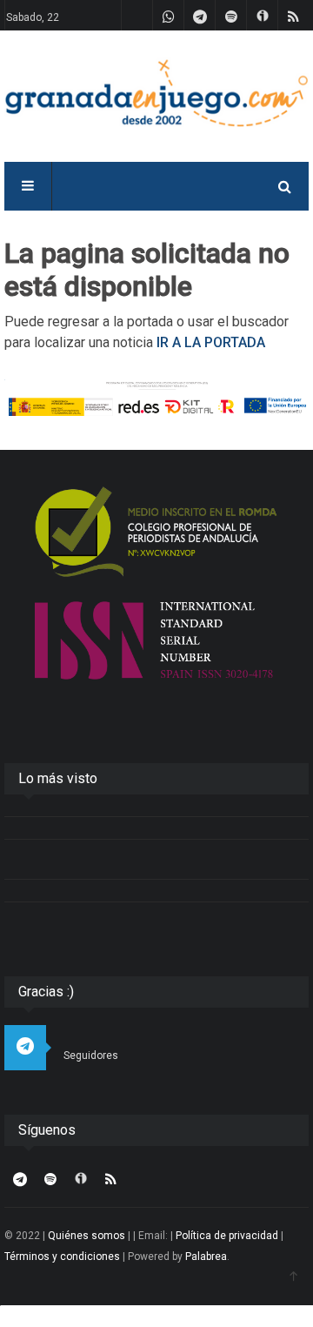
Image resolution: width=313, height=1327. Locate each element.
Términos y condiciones (62, 1256)
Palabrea (206, 1256)
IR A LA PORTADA (210, 342)
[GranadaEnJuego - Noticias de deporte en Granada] (156, 92)
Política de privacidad (227, 1236)
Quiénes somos (86, 1236)
